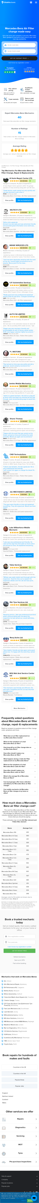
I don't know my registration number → (19, 62)
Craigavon (20, 987)
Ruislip (18, 319)
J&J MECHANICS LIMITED (21, 492)
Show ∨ (15, 899)
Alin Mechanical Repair (11, 984)
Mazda (5, 695)
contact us (18, 908)
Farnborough (14, 497)
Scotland (5, 1099)
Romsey (19, 250)
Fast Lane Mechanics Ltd (12, 1008)
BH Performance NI (10, 987)
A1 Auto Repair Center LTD (20, 178)
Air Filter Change (14, 165)
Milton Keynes (22, 1028)
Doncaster (13, 535)
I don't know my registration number (19, 947)
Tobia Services (15, 565)
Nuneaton (13, 215)
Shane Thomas (16, 419)
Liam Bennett (8, 1012)
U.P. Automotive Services (20, 283)
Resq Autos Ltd (16, 638)
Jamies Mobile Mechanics (20, 383)
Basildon (13, 608)
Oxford (9, 981)
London (12, 288)
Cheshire (31, 997)
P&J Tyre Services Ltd (19, 602)
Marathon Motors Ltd (11, 1025)
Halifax (21, 1015)
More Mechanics (19, 708)
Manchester (14, 681)
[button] (36, 2)
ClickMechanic (5, 165)
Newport (16, 990)
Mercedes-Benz (8, 196)
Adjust (23, 1200)
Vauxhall (6, 551)
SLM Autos (7, 1034)
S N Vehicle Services (11, 1031)
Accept (30, 1200)
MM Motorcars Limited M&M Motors (15, 1021)
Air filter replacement (29, 196)
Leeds (12, 460)
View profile (9, 200)
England (5, 1093)
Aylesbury (23, 984)
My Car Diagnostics (10, 1028)
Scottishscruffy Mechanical (13, 1037)
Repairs (20, 1119)
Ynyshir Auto (8, 1044)
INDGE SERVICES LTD (18, 245)
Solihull (19, 994)
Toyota (5, 624)
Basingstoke (14, 643)
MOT (20, 1144)
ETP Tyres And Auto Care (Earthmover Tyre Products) (18, 1004)
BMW (5, 511)
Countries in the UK (19, 1067)
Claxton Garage (9, 1000)
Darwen (12, 389)
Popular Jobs (19, 1086)
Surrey (16, 1012)
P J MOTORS (15, 352)
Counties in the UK (19, 1073)
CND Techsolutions (18, 454)
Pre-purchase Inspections (20, 1162)
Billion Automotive (10, 994)
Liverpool (13, 183)
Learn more (19, 1198)
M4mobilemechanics (11, 1015)
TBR (5, 1041)
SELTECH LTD (15, 210)
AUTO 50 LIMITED (17, 314)
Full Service (18, 695)
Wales (4, 1103)
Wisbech (15, 1034)
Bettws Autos (8, 990)
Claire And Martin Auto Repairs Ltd (15, 997)
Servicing (20, 1136)
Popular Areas (19, 1080)
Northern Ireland (7, 1096)
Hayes (12, 570)
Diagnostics (20, 1127)
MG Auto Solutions (10, 1018)
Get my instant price (25, 200)
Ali (5, 981)
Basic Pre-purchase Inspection (22, 624)
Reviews (10, 69)
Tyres (20, 1153)
